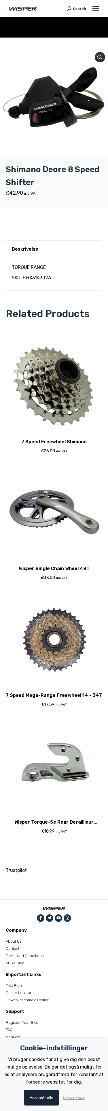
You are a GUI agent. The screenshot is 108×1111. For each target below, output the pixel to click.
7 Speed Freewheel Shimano (54, 441)
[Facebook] (40, 918)
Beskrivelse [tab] (25, 249)
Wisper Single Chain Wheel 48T (54, 568)
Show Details (74, 1098)
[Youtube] (58, 918)
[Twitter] (49, 918)
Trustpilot (16, 870)
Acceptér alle (41, 1097)
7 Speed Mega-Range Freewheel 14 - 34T (54, 695)
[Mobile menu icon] (95, 8)
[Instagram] (67, 918)
